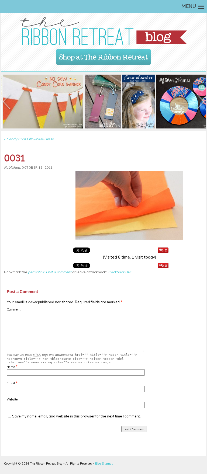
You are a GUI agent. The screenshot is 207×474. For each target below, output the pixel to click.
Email (11, 383)
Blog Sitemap (104, 463)
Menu (188, 6)
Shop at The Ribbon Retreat (103, 55)
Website (12, 399)
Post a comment (58, 272)
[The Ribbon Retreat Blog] (103, 31)
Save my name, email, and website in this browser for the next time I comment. (76, 416)
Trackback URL (120, 272)
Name (11, 367)
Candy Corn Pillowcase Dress (28, 139)
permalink (36, 272)
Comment (13, 309)
